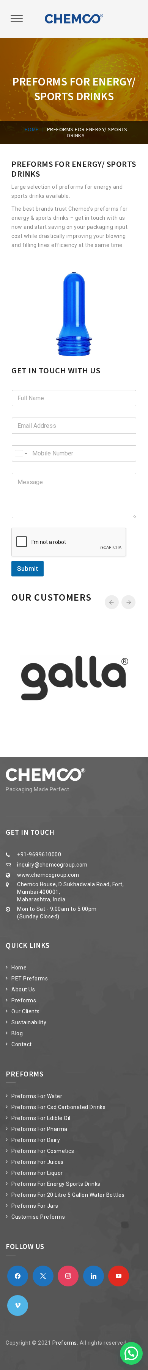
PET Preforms (29, 978)
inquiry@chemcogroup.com (52, 865)
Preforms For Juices (37, 1162)
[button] (131, 1353)
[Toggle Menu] (17, 18)
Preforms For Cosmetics (42, 1151)
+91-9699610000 (39, 854)
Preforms (23, 1000)
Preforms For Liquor (37, 1173)
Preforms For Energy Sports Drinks (56, 1184)
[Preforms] (74, 19)
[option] (74, 678)
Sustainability (28, 1022)
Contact (21, 1044)
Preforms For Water (36, 1096)
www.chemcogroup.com (48, 875)
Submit (27, 568)
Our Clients (25, 1011)
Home (19, 968)
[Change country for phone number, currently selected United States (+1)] (21, 453)
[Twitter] (43, 1276)
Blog (17, 1033)
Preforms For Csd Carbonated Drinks (58, 1107)
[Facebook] (17, 1276)
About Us (23, 989)
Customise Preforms (38, 1217)
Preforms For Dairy (35, 1140)
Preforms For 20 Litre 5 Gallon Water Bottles (67, 1195)
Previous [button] (112, 602)
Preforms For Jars (34, 1206)
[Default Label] (68, 1276)
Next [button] (128, 602)
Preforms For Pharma (39, 1129)
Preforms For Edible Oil (41, 1118)
